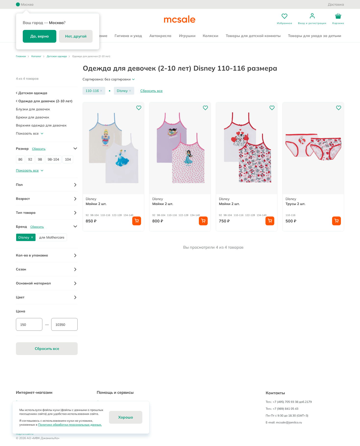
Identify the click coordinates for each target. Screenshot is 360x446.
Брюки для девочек (32, 117)
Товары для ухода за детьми (314, 35)
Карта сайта (24, 433)
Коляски (210, 35)
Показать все (27, 133)
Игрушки (187, 35)
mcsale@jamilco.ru (289, 422)
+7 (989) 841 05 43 (285, 408)
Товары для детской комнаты (253, 35)
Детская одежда (57, 56)
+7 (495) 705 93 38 (285, 402)
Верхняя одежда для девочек (41, 125)
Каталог (36, 56)
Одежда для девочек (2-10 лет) (44, 101)
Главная (21, 56)
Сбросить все (151, 91)
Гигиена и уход (128, 35)
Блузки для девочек (33, 109)
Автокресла (160, 35)
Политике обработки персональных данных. (70, 424)
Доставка (336, 4)
